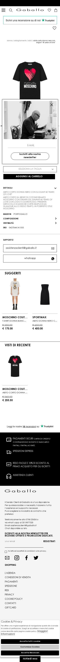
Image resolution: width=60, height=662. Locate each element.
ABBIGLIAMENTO (20, 41)
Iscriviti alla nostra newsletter (30, 156)
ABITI (30, 41)
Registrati (49, 542)
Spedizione (11, 586)
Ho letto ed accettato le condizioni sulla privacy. (27, 551)
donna (9, 41)
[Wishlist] (49, 10)
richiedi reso (30, 659)
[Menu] (3, 10)
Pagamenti (11, 582)
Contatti (10, 603)
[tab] (30, 188)
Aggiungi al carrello (29, 177)
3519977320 (27, 523)
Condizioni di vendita (18, 578)
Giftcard (10, 608)
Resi (7, 590)
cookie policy (14, 599)
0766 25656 (31, 520)
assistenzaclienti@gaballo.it (21, 248)
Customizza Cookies (30, 647)
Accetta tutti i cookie (30, 641)
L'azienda (10, 573)
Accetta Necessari (30, 653)
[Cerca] (10, 10)
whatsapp (30, 258)
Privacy (9, 595)
